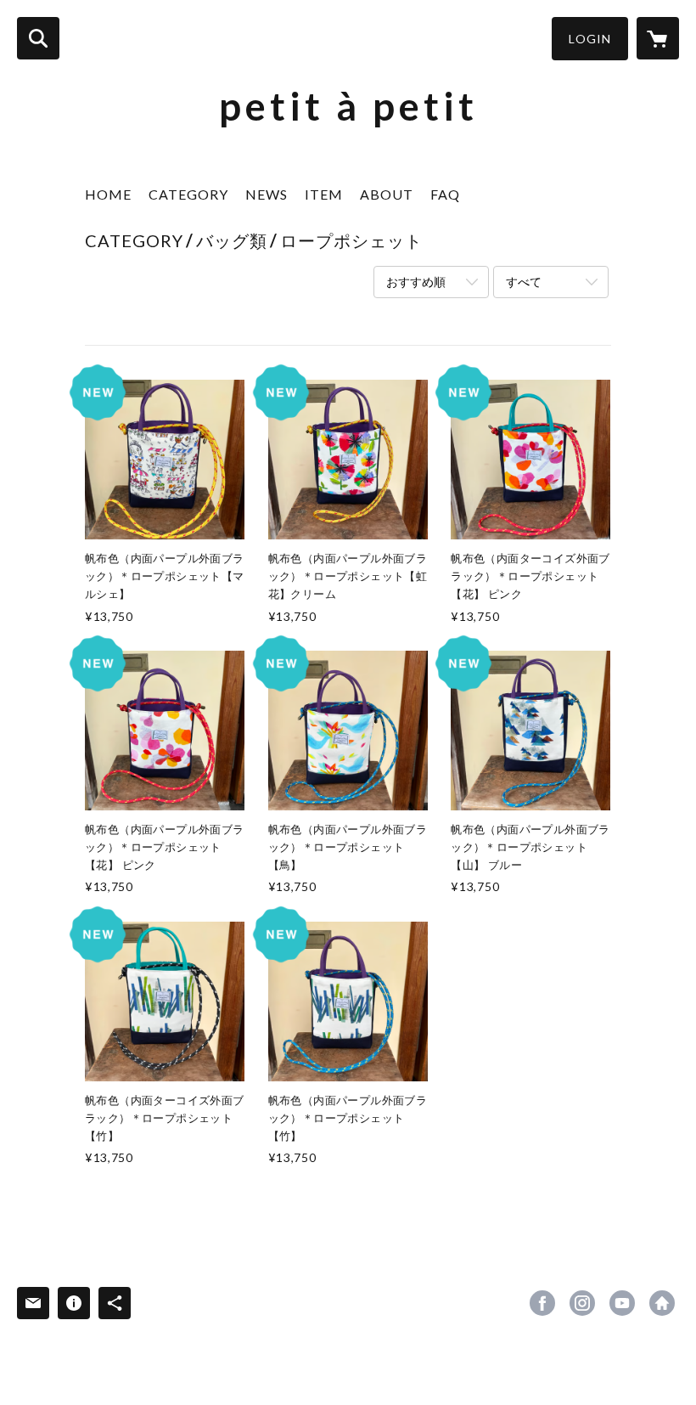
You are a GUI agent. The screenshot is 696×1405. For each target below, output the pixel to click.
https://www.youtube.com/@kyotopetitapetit (622, 1303)
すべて (524, 281)
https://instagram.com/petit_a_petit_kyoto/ (582, 1303)
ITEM (324, 194)
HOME (108, 194)
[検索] (38, 38)
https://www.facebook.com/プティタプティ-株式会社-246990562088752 (542, 1303)
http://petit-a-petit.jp (662, 1303)
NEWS (266, 194)
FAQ (445, 194)
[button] (590, 38)
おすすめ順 (416, 281)
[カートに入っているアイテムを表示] (658, 38)
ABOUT (386, 194)
